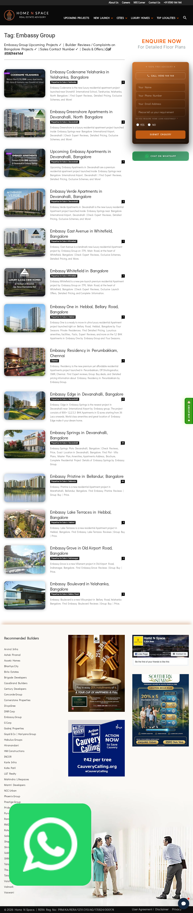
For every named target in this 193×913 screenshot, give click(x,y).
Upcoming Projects (76, 18)
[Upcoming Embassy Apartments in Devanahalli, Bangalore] (24, 163)
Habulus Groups (13, 739)
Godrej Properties (14, 728)
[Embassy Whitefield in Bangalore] (24, 282)
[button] (184, 18)
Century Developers (15, 689)
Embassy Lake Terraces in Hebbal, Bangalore (80, 514)
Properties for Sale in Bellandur (63, 481)
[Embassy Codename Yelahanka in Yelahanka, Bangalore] (24, 83)
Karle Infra (10, 762)
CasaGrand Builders (16, 683)
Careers (126, 2)
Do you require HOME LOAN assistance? (156, 119)
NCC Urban (10, 790)
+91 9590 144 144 (173, 2)
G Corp (7, 722)
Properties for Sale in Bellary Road (65, 594)
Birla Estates (11, 672)
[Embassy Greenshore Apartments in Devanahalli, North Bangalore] (24, 123)
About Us (113, 2)
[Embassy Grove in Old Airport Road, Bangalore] (24, 559)
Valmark (8, 886)
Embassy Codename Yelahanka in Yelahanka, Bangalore (79, 74)
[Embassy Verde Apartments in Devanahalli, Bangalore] (24, 203)
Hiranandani (11, 745)
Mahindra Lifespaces (16, 779)
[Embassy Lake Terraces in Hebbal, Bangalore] (24, 523)
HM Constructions (14, 751)
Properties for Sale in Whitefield (63, 241)
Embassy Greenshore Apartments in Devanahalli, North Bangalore (81, 114)
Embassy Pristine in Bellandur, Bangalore (87, 476)
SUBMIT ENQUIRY (160, 134)
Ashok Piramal (12, 655)
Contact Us (154, 2)
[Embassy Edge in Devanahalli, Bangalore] (24, 405)
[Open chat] (183, 903)
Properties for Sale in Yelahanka (63, 82)
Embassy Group (13, 717)
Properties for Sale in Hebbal (62, 317)
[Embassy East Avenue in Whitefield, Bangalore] (24, 242)
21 (123, 399)
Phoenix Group (12, 796)
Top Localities (166, 18)
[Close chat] (183, 802)
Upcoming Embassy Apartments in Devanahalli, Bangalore (80, 154)
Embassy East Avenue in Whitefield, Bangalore (81, 233)
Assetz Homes (12, 660)
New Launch (102, 18)
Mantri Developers (14, 785)
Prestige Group (12, 802)
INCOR (7, 756)
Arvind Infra (11, 649)
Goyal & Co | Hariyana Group (20, 734)
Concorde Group (13, 694)
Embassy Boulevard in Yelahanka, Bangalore (79, 586)
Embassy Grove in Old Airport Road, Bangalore (81, 550)
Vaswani (9, 892)
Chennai (54, 360)
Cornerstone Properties (17, 700)
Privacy (176, 909)
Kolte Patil (10, 768)
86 (123, 481)
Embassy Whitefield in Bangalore (79, 270)
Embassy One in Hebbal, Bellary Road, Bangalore (84, 309)
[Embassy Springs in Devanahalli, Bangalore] (24, 444)
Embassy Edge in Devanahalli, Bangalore (86, 394)
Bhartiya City (11, 666)
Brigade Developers (15, 677)
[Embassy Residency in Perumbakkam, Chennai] (24, 362)
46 (123, 443)
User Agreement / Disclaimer (150, 909)
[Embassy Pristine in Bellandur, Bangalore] (24, 488)
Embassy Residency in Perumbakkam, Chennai (84, 353)
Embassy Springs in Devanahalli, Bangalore (79, 435)
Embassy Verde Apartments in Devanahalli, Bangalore (76, 193)
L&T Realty (10, 773)
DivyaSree (9, 705)
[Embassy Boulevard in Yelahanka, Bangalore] (24, 595)
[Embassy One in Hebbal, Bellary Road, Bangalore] (24, 318)
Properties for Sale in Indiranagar (64, 558)
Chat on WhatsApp (163, 156)
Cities (120, 18)
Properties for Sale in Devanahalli (64, 122)
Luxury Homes (140, 18)
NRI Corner (139, 2)
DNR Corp (9, 711)
